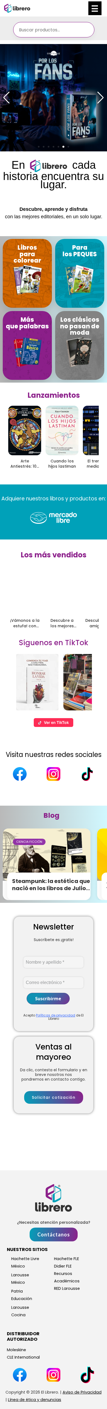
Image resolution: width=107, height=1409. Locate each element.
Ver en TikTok (56, 722)
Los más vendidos (53, 555)
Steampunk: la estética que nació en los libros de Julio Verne (51, 888)
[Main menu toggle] (95, 8)
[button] (39, 147)
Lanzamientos (53, 395)
